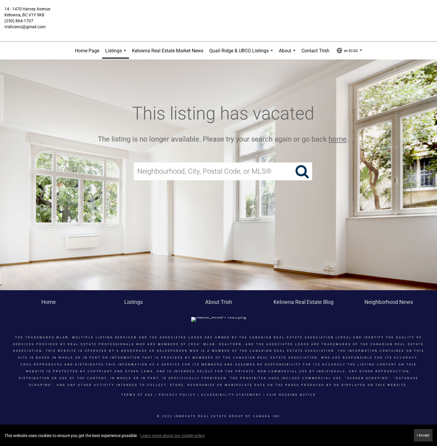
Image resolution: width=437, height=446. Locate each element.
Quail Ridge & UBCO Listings (242, 54)
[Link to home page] (218, 13)
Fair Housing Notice (291, 394)
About (288, 54)
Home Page (87, 51)
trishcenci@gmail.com (24, 26)
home (337, 139)
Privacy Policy (177, 394)
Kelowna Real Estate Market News (167, 51)
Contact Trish (315, 51)
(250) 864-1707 (18, 20)
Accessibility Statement (231, 394)
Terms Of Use (137, 394)
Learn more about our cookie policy (172, 435)
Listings (116, 53)
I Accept (423, 435)
